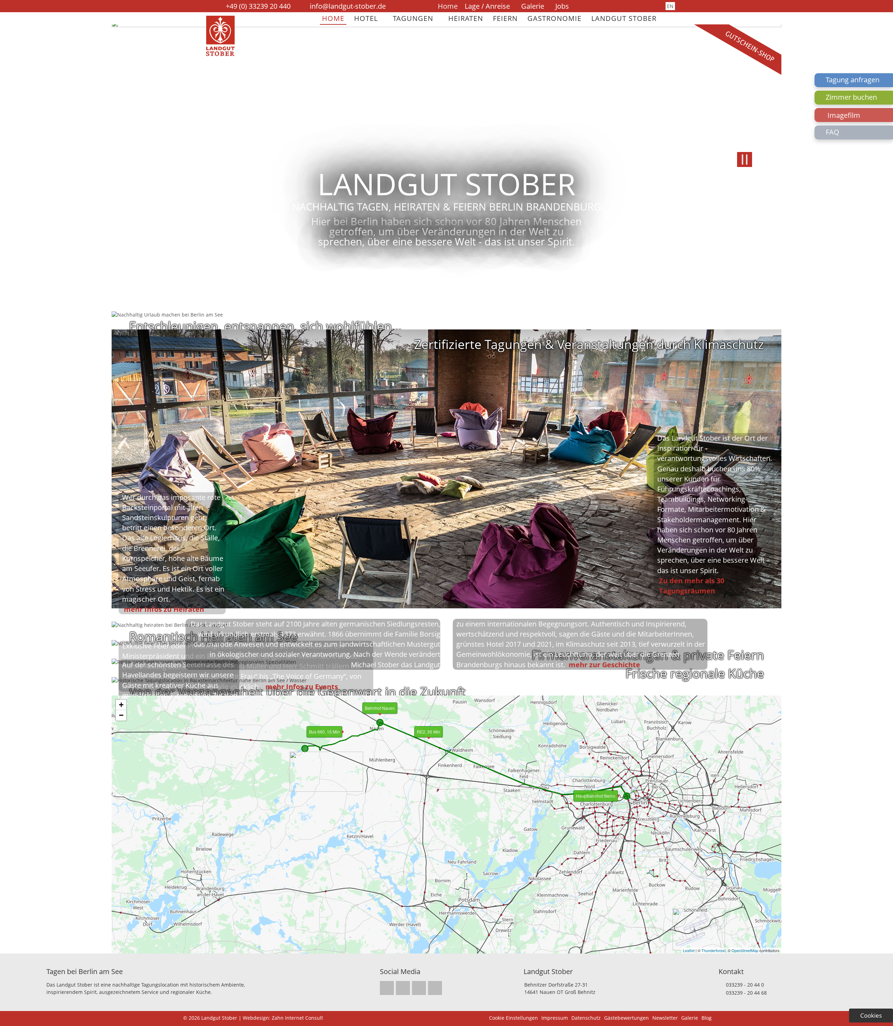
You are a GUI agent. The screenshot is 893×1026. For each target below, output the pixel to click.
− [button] (121, 715)
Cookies (871, 1015)
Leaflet (689, 950)
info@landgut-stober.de (348, 6)
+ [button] (121, 704)
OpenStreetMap (744, 950)
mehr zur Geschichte (604, 664)
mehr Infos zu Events (301, 686)
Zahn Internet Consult (297, 1017)
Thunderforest (713, 950)
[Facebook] (607, 6)
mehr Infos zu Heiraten (164, 609)
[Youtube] (625, 6)
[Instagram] (598, 6)
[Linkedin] (616, 6)
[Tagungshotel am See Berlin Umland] (220, 54)
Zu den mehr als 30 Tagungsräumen (691, 585)
